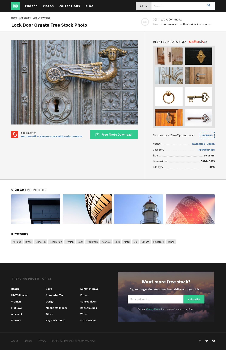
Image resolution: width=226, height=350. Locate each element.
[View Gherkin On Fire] (190, 209)
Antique (17, 242)
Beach (15, 288)
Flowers (16, 320)
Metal (127, 242)
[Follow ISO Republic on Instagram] (213, 341)
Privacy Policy (153, 309)
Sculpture (158, 242)
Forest (84, 295)
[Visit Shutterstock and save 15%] (198, 42)
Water (84, 314)
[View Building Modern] (87, 209)
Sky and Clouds (55, 320)
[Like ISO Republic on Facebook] (200, 341)
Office (49, 314)
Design (70, 242)
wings (171, 242)
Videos (48, 6)
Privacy (42, 341)
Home (14, 17)
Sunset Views (88, 301)
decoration (56, 242)
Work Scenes (88, 320)
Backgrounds (88, 308)
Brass (28, 242)
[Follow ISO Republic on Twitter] (206, 341)
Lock (117, 242)
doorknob (92, 242)
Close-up (40, 242)
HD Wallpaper (19, 295)
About (14, 341)
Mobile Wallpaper (56, 308)
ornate (145, 242)
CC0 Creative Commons (167, 19)
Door (80, 242)
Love (49, 288)
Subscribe (194, 299)
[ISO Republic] (15, 6)
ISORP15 (207, 135)
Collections (69, 6)
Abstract (16, 314)
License (28, 341)
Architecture (25, 17)
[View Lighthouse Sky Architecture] (138, 209)
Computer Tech (55, 295)
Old (136, 242)
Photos (31, 6)
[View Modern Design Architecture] (35, 209)
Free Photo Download (117, 134)
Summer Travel (89, 288)
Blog (89, 6)
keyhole (106, 242)
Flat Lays (16, 308)
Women (16, 301)
